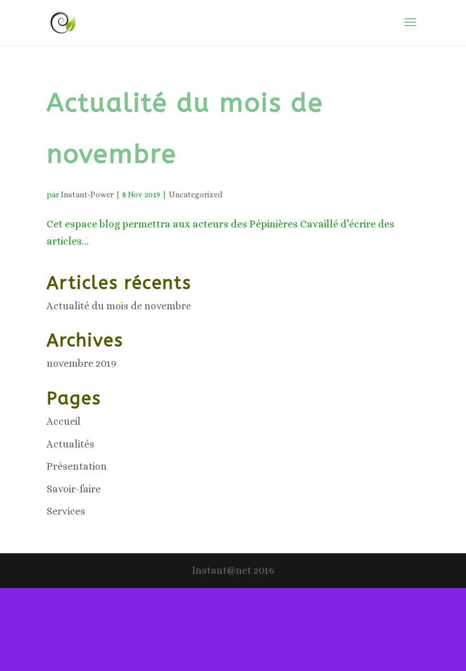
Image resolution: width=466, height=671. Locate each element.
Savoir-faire (74, 489)
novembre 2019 (81, 363)
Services (66, 511)
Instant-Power (87, 194)
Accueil (64, 421)
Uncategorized (195, 194)
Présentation (77, 466)
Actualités (70, 444)
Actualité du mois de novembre (119, 306)
